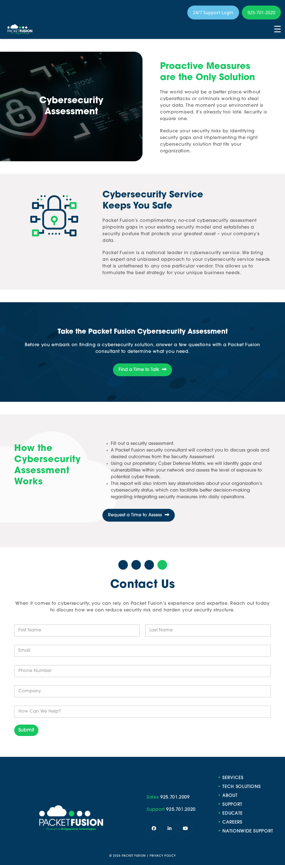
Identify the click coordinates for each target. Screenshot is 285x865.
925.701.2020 (181, 810)
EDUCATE (232, 813)
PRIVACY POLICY (163, 855)
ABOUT (229, 796)
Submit (26, 730)
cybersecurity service (215, 253)
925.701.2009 (175, 797)
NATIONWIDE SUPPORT (247, 831)
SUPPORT (232, 804)
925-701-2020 (261, 12)
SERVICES (232, 778)
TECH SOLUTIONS (241, 787)
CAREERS (232, 822)
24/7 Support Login (213, 12)
